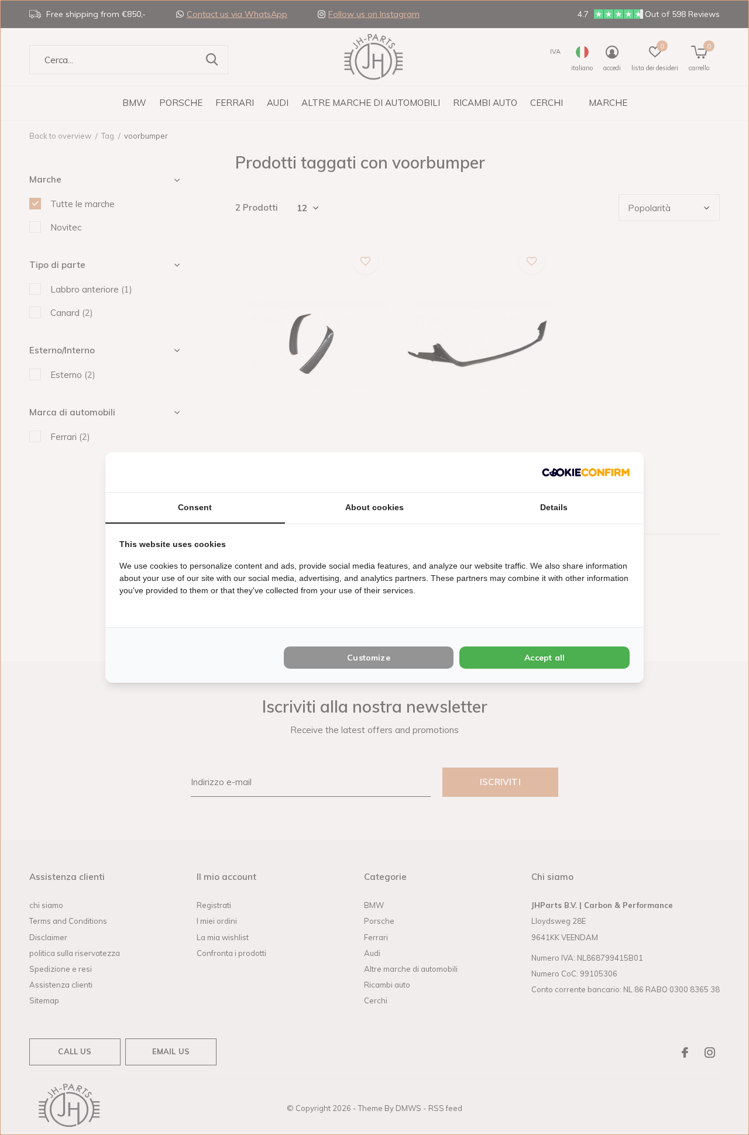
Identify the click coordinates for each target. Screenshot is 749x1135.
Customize (368, 657)
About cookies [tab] (374, 507)
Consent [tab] (195, 507)
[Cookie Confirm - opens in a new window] (586, 471)
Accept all (544, 657)
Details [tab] (554, 507)
